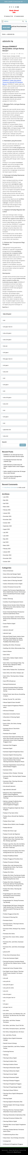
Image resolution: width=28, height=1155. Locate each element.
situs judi (5, 978)
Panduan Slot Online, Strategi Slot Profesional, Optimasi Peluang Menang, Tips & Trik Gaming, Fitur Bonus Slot (13, 883)
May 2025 (5, 539)
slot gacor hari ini (7, 326)
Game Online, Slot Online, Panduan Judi (13, 673)
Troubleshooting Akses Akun (10, 1134)
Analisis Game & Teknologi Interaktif (12, 580)
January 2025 (6, 552)
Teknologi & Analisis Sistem (10, 1064)
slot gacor (5, 352)
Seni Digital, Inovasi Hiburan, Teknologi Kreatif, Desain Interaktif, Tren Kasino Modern (13, 973)
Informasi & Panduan (8, 710)
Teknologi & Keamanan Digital (11, 1077)
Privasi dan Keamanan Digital (10, 958)
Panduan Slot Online (8, 872)
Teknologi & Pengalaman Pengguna (12, 1084)
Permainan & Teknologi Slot (10, 917)
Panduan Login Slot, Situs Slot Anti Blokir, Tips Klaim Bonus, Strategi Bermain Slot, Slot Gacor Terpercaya (14, 845)
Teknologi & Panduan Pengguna (11, 1080)
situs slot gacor (7, 333)
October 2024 (6, 561)
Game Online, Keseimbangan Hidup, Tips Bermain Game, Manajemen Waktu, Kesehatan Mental (13, 664)
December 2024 (7, 555)
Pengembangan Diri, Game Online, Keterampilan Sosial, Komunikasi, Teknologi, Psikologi (12, 895)
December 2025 (7, 516)
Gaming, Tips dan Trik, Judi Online (12, 699)
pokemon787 (6, 952)
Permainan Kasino (8, 920)
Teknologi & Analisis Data (10, 1061)
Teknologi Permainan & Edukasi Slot (12, 1118)
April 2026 (5, 503)
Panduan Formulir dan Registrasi (11, 834)
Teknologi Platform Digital (10, 1121)
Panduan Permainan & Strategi (11, 862)
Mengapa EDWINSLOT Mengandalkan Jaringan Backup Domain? (13, 49)
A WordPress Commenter (10, 487)
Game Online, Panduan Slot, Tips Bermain (14, 669)
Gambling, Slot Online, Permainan (11, 645)
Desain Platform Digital (9, 623)
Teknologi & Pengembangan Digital (12, 1087)
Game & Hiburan (7, 651)
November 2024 (7, 558)
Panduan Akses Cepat (9, 821)
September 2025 (7, 526)
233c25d (6, 53)
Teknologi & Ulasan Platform (10, 1090)
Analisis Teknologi (8, 598)
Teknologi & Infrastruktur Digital (11, 1067)
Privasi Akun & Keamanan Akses (11, 955)
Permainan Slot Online (9, 933)
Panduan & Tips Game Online (10, 813)
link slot (5, 346)
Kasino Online (6, 720)
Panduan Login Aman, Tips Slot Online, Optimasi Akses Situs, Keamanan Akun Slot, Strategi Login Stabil (13, 839)
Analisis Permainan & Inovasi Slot (12, 587)
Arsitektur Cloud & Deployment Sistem (13, 602)
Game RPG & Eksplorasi (9, 681)
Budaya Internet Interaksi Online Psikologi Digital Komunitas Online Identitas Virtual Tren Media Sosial (14, 606)
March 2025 (6, 545)
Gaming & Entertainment (9, 684)
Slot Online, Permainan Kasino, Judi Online (14, 1028)
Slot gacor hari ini (7, 359)
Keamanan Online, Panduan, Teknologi (13, 773)
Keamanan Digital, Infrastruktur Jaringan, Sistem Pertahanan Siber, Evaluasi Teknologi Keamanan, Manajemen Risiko (13, 759)
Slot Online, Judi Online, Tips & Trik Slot (13, 1025)
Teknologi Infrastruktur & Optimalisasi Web (14, 1115)
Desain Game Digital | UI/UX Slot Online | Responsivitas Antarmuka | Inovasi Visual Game (14, 618)
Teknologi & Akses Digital (10, 1058)
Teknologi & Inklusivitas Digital (11, 1071)
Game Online (6, 654)
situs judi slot (6, 981)
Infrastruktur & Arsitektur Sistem (11, 714)
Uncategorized (7, 1141)
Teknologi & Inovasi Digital (10, 1074)
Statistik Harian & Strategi (10, 1043)
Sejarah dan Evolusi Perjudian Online (12, 968)
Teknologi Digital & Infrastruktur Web (12, 1101)
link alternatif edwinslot (9, 786)
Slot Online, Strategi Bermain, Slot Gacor (13, 1032)
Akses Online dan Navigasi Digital (12, 574)
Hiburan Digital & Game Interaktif (11, 702)
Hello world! (22, 487)
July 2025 (5, 532)
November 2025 (7, 519)
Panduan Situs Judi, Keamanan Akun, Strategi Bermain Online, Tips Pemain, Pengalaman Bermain (13, 867)
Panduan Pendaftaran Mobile (10, 855)
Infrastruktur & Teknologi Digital (11, 717)
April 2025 (5, 542)
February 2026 (6, 510)
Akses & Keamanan (8, 570)
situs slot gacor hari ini (9, 997)
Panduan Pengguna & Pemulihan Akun (13, 859)
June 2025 (5, 535)
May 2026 (5, 500)
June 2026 (5, 497)
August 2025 (6, 529)
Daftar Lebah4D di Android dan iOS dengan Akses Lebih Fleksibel (13, 1)
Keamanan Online (7, 770)
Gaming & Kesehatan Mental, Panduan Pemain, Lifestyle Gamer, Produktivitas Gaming (13, 689)
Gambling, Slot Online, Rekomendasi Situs (14, 648)
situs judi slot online (8, 988)
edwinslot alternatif (8, 630)
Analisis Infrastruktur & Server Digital (12, 583)
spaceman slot (7, 429)
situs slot (5, 371)
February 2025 (6, 548)
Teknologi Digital (7, 1098)
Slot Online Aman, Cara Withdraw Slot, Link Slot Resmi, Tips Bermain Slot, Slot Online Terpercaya (14, 1015)
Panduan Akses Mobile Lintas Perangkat (13, 824)
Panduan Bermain (7, 827)
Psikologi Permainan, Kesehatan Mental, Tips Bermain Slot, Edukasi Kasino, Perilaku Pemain (14, 963)
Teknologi (5, 1054)
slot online (6, 1010)
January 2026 (6, 513)
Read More (5, 307)
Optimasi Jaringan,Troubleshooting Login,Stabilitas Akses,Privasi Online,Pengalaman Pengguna (12, 803)
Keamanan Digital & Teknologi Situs (12, 755)
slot (4, 320)
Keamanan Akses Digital (9, 733)
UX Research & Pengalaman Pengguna (13, 1144)
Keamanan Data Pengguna (10, 745)
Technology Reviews (8, 1051)
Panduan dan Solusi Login (10, 831)
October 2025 (6, 523)
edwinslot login (7, 633)
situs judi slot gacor (8, 984)
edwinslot (5, 626)
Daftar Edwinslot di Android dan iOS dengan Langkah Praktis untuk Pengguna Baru (14, 466)
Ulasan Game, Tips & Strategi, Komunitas (13, 1138)
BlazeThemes (17, 1152)
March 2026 (6, 506)
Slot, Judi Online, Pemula (9, 1035)
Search (4, 442)
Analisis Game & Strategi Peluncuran (12, 577)
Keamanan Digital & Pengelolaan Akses (13, 751)
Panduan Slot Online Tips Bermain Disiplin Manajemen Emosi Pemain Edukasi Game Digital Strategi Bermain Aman (14, 877)
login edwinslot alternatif (9, 789)
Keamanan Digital (7, 748)
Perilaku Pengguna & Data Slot (11, 914)
